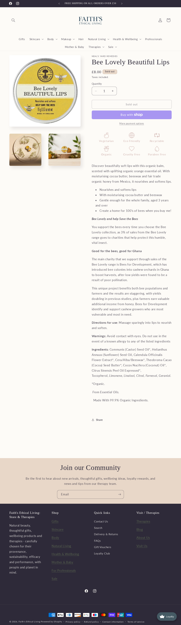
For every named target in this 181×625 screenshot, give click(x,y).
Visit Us (141, 546)
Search (98, 527)
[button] (13, 20)
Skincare (57, 529)
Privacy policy (73, 622)
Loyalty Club (102, 553)
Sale (54, 578)
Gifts (55, 521)
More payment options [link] (131, 123)
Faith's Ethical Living (29, 621)
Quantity (97, 83)
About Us (143, 537)
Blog (139, 529)
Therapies (143, 521)
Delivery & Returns (106, 534)
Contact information (113, 622)
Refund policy (91, 622)
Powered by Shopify (51, 621)
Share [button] (99, 419)
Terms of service (135, 622)
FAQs (97, 540)
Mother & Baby (62, 562)
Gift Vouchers (102, 547)
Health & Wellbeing (65, 554)
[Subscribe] (120, 494)
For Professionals (64, 570)
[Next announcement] (122, 3)
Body (55, 537)
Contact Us (101, 521)
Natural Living (61, 546)
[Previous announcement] (59, 3)
